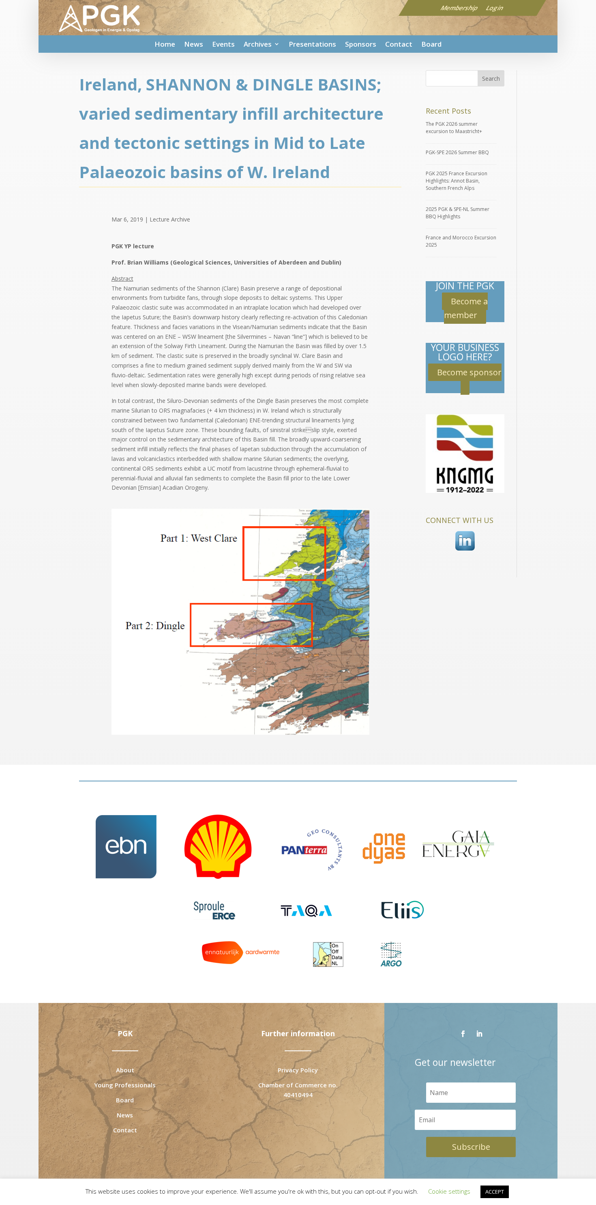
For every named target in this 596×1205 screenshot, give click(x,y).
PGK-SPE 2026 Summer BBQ (457, 152)
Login (495, 8)
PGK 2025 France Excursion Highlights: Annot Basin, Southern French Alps (456, 181)
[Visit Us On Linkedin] (465, 551)
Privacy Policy (298, 1070)
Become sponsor (469, 372)
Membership (459, 8)
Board (431, 44)
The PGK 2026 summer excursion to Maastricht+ (454, 127)
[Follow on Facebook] (463, 1033)
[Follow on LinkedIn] (479, 1033)
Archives (258, 44)
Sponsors (360, 44)
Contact (398, 44)
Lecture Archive (170, 219)
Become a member (466, 308)
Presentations (312, 44)
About (125, 1070)
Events (223, 44)
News (193, 44)
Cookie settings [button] (449, 1191)
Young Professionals (125, 1085)
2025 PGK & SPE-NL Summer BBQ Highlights (457, 213)
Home (164, 44)
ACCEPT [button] (494, 1191)
